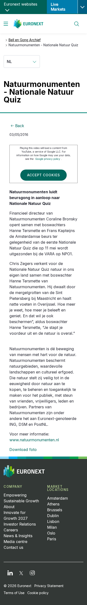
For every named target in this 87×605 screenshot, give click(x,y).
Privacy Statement (49, 586)
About (9, 506)
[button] (82, 7)
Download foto (23, 449)
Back (19, 125)
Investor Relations (20, 524)
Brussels (54, 509)
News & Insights (18, 535)
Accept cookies (43, 175)
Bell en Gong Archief (24, 40)
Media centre (15, 541)
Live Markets (58, 7)
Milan (52, 527)
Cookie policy (38, 593)
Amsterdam (57, 498)
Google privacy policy (47, 158)
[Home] (28, 23)
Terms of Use (14, 593)
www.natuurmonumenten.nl (34, 439)
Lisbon (53, 521)
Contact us (13, 547)
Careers (11, 529)
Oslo (51, 533)
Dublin (53, 515)
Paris (51, 538)
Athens (53, 504)
